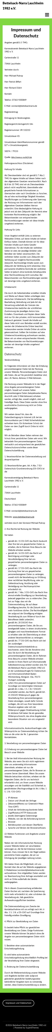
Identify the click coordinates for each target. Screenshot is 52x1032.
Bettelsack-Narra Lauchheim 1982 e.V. (23, 6)
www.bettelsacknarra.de (23, 517)
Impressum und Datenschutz (18, 1003)
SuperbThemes (32, 1028)
